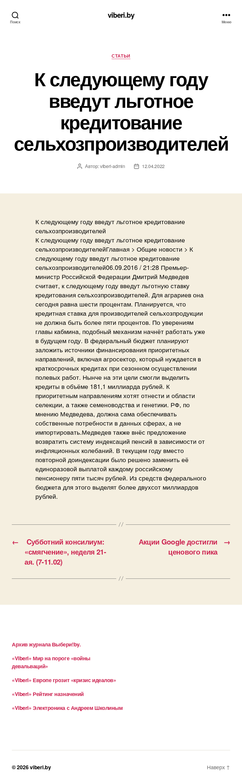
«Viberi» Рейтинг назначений (48, 694)
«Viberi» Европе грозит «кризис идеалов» (64, 680)
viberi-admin (112, 166)
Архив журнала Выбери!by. (46, 644)
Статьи (121, 56)
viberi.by (121, 14)
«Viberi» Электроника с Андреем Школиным (67, 708)
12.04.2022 (153, 166)
